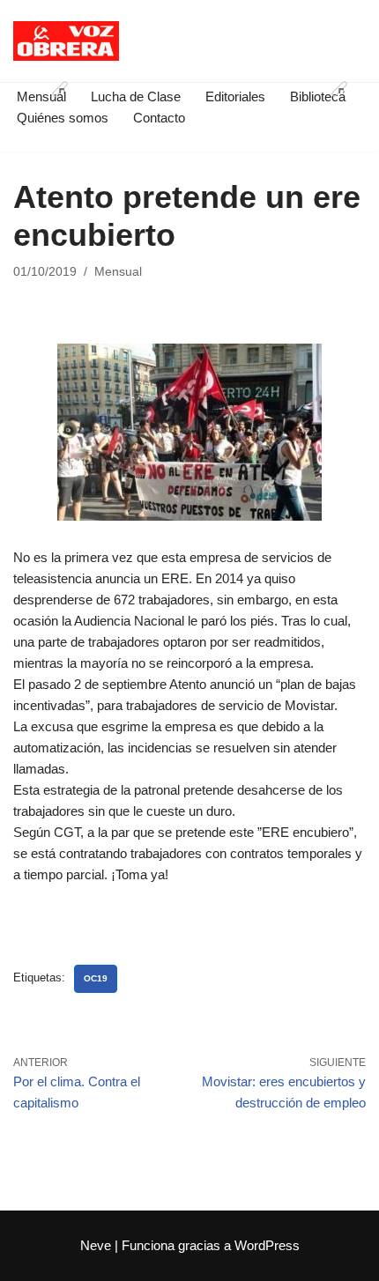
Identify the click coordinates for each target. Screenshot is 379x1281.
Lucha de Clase (136, 96)
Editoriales (235, 96)
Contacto (159, 117)
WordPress (267, 1245)
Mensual (118, 271)
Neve (95, 1245)
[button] (60, 89)
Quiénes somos (62, 117)
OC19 (96, 978)
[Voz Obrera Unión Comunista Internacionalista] (66, 41)
